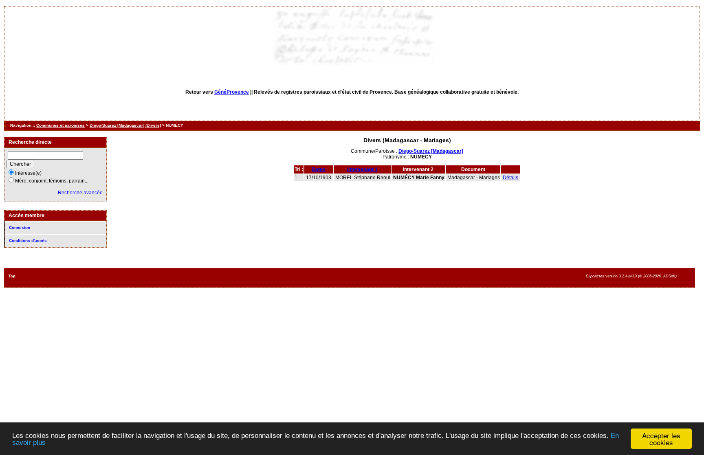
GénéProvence (231, 92)
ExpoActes (595, 276)
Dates (319, 169)
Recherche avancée (80, 193)
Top (12, 276)
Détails (510, 177)
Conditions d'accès (28, 240)
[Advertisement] (381, 277)
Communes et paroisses (60, 125)
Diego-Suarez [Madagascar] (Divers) (125, 125)
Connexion (19, 227)
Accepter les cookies (661, 438)
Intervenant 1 (362, 169)
